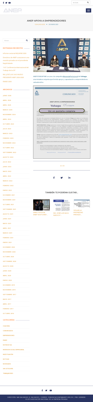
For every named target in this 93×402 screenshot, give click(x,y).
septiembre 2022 (9, 152)
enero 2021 (7, 242)
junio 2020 (7, 271)
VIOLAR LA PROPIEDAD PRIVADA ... (78, 212)
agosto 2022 (8, 157)
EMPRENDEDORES (8, 335)
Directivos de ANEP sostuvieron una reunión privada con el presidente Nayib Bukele (16, 60)
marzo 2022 (7, 181)
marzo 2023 (7, 133)
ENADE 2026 (7, 81)
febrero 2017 (8, 309)
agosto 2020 (8, 266)
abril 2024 (7, 119)
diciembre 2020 (9, 247)
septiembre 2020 (9, 261)
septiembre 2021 (9, 209)
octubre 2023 (8, 124)
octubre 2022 (8, 148)
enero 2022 (7, 190)
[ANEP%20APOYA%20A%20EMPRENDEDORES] (53, 177)
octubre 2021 (8, 204)
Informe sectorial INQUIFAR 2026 (14, 53)
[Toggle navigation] (88, 10)
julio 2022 (7, 162)
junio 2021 (7, 219)
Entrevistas (7, 345)
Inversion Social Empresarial (13, 350)
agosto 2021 (8, 214)
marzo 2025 (7, 110)
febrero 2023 (8, 138)
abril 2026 (7, 100)
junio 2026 (7, 95)
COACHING (6, 326)
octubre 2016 (8, 313)
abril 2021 (7, 228)
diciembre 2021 (9, 195)
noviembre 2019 (9, 290)
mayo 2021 (7, 223)
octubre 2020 (8, 256)
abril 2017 (7, 304)
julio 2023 (7, 129)
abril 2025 (7, 105)
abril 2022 (7, 176)
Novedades (7, 364)
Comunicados (40, 24)
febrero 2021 (8, 238)
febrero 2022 (8, 185)
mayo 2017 (7, 299)
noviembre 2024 (9, 114)
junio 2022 (7, 166)
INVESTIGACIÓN (8, 354)
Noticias (6, 359)
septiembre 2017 (9, 294)
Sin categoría (8, 368)
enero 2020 (7, 280)
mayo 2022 (7, 171)
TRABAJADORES (8, 373)
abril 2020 (7, 275)
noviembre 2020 (9, 252)
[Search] (88, 2)
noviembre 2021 (9, 200)
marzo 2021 (7, 233)
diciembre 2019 (9, 285)
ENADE (5, 340)
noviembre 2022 (9, 143)
